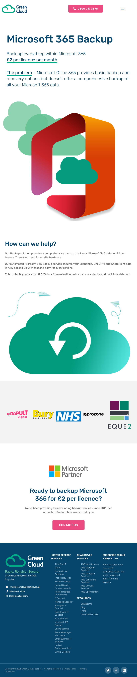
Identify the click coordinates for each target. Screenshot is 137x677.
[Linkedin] (124, 670)
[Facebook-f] (116, 670)
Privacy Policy (70, 669)
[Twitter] (108, 670)
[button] (123, 9)
